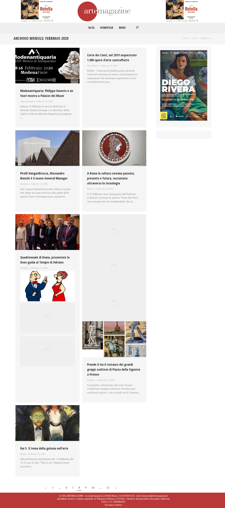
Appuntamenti (26, 101)
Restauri (91, 380)
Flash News (92, 65)
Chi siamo (109, 504)
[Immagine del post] (47, 65)
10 (92, 487)
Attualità (24, 183)
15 (108, 487)
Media (23, 454)
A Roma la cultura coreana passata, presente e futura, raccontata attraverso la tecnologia (111, 178)
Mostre (90, 188)
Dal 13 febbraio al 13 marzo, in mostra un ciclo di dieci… (46, 272)
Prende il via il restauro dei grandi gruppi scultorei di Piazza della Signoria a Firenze (113, 369)
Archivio (118, 504)
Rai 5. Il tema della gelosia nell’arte (44, 448)
